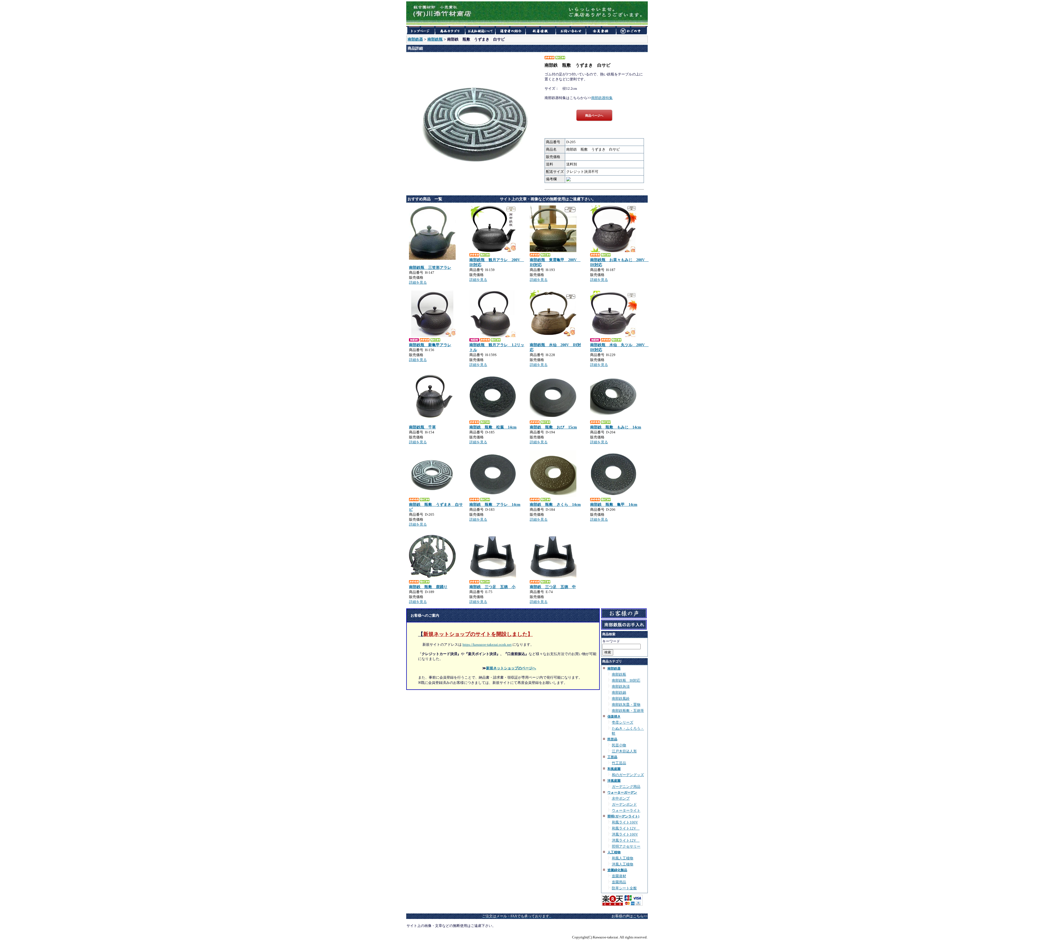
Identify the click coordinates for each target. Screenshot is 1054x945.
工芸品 (612, 757)
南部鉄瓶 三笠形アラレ (430, 268)
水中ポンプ (621, 798)
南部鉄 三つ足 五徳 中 (553, 587)
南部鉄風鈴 (621, 698)
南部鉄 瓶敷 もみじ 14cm (615, 427)
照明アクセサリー (626, 846)
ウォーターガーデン (622, 792)
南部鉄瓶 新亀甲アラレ (430, 345)
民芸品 (612, 739)
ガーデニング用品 (626, 787)
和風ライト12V (626, 828)
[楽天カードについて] (622, 905)
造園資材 (619, 876)
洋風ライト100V (625, 834)
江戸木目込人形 (624, 751)
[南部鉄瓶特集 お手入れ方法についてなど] (624, 627)
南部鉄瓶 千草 (422, 427)
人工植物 (614, 852)
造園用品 (619, 882)
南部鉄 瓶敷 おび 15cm (553, 427)
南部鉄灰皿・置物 (626, 705)
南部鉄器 (415, 39)
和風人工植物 (622, 858)
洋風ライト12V (626, 840)
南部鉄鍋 (619, 692)
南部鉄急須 (621, 686)
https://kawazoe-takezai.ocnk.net (487, 644)
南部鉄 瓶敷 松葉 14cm (493, 427)
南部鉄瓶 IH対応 (626, 680)
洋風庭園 (614, 781)
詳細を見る (418, 282)
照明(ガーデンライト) (623, 816)
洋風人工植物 (622, 864)
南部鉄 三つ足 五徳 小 (492, 587)
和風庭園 (614, 769)
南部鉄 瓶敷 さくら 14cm (555, 505)
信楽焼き (614, 716)
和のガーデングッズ (628, 775)
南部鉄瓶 (435, 39)
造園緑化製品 (617, 870)
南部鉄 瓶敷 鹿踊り (428, 587)
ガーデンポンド (624, 804)
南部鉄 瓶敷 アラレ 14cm (494, 505)
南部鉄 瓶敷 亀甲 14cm (613, 505)
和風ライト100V (625, 822)
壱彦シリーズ (622, 722)
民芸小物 (619, 745)
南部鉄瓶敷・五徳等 (628, 711)
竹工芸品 (619, 763)
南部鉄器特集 (602, 98)
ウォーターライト (626, 810)
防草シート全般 (624, 888)
